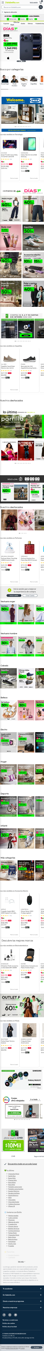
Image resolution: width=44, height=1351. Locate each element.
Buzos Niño (12, 1178)
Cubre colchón (13, 1218)
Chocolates (11, 1200)
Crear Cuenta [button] (30, 595)
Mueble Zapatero (13, 1255)
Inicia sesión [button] (34, 2)
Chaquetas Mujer (13, 1174)
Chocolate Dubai (13, 1202)
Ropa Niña (11, 1184)
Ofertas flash (15, 23)
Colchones (11, 1257)
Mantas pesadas (13, 1215)
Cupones (6, 23)
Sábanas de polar (13, 1222)
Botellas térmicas (13, 1228)
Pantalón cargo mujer (15, 1187)
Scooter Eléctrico (13, 1191)
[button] (22, 7)
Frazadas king (12, 1224)
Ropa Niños (12, 1182)
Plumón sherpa (13, 1226)
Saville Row (12, 1176)
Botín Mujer (12, 1237)
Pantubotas (12, 1241)
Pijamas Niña (12, 1180)
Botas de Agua (12, 1239)
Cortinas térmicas (14, 1231)
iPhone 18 (11, 1206)
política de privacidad (12, 1348)
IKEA (10, 1197)
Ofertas (30, 23)
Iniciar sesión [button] (14, 595)
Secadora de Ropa (14, 1193)
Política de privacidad (9, 1326)
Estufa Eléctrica (13, 1195)
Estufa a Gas (12, 1244)
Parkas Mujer (12, 1233)
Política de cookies (8, 1323)
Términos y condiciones (10, 1320)
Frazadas (11, 1246)
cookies (22, 1348)
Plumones (11, 1220)
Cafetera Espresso (14, 1204)
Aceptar (36, 1347)
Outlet (23, 23)
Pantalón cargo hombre (15, 1189)
